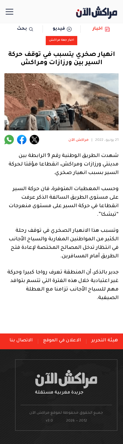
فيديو (59, 29)
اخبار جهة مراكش (61, 40)
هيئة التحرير (104, 340)
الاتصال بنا (21, 340)
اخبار (97, 29)
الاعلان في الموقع (62, 340)
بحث (22, 29)
